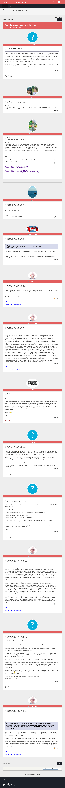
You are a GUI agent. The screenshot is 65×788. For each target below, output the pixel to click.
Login (14, 6)
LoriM (33, 44)
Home (4, 6)
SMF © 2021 (11, 783)
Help (10, 6)
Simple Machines (18, 783)
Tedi (33, 97)
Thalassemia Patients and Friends (16, 2)
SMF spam (27, 774)
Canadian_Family (33, 234)
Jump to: (41, 768)
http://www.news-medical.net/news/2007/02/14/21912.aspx (30, 718)
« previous (55, 17)
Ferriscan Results (11, 500)
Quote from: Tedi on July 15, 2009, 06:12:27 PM (15, 242)
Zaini (33, 389)
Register (21, 6)
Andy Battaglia (33, 281)
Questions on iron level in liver (14, 48)
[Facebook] (5, 780)
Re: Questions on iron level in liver (15, 101)
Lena (33, 200)
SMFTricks (10, 784)
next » (60, 17)
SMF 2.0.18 (5, 783)
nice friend (33, 133)
